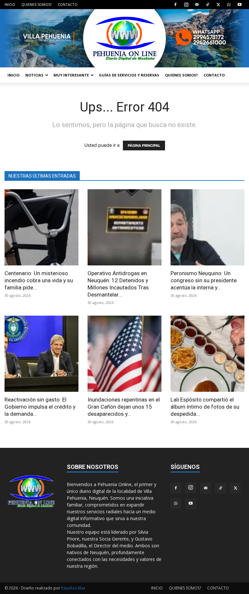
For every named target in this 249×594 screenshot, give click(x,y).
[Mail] (197, 4)
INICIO (10, 4)
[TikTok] (207, 4)
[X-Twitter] (218, 4)
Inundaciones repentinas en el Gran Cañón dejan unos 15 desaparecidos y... (124, 406)
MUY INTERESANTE (71, 75)
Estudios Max (73, 588)
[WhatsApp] (229, 4)
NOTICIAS (34, 75)
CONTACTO (67, 4)
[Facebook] (175, 4)
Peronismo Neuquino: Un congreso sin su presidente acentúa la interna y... (204, 280)
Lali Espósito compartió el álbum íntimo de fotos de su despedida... (205, 406)
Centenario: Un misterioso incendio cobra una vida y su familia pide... (39, 280)
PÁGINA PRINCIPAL (144, 145)
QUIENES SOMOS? (36, 4)
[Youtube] (239, 4)
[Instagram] (186, 4)
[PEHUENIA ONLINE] (124, 38)
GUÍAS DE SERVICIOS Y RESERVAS (129, 75)
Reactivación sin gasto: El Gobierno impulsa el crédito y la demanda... (40, 406)
